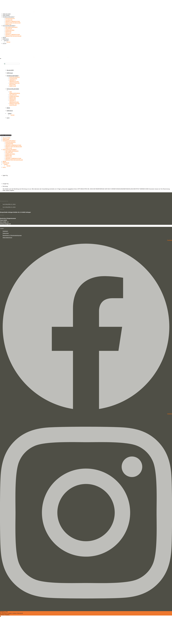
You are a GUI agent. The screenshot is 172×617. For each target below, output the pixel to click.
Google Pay (6, 183)
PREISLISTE (8, 33)
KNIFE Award (6, 15)
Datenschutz (6, 233)
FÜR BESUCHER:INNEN (8, 17)
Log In (4, 43)
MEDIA (4, 37)
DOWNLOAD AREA (9, 30)
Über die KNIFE (7, 14)
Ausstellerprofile (8, 19)
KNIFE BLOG (6, 39)
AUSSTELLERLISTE (10, 18)
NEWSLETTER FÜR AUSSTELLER (13, 36)
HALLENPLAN (8, 28)
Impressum (5, 231)
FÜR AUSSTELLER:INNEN (9, 25)
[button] (0, 58)
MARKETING (8, 31)
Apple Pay (5, 175)
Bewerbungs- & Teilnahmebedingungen (12, 235)
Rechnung (5, 186)
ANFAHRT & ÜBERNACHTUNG (12, 21)
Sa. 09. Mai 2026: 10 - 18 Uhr (9, 204)
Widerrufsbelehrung (7, 237)
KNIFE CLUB (8, 24)
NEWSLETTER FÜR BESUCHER (12, 22)
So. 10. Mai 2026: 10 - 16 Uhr (9, 207)
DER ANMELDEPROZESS (11, 27)
